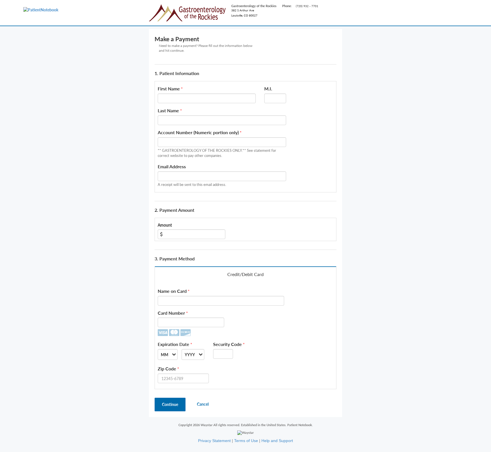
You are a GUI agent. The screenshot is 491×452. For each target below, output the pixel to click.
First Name (169, 88)
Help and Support (277, 440)
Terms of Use (246, 440)
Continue (170, 404)
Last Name (168, 110)
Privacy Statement (214, 440)
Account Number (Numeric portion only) (198, 132)
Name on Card (172, 291)
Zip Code (167, 368)
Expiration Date (173, 344)
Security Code (227, 344)
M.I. (268, 88)
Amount (165, 225)
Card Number (171, 313)
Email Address (172, 166)
